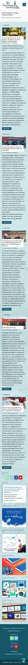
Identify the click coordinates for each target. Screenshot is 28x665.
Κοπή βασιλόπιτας (9, 328)
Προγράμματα (12, 48)
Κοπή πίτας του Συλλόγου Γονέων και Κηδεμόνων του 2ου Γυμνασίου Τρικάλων (12, 409)
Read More (6, 128)
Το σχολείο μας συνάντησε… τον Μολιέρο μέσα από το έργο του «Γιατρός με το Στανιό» (12, 243)
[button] (23, 660)
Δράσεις (20, 45)
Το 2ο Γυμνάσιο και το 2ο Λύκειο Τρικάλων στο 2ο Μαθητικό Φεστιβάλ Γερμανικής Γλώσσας (11, 40)
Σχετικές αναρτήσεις (9, 500)
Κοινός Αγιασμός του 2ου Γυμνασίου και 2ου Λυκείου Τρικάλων (12, 148)
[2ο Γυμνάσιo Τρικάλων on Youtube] (20, 477)
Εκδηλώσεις (4, 46)
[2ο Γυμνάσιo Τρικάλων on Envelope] (12, 477)
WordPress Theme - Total (9, 662)
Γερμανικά (15, 45)
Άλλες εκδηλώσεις (7, 45)
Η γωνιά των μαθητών (13, 46)
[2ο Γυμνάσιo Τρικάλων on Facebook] (16, 477)
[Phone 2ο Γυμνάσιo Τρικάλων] (7, 477)
